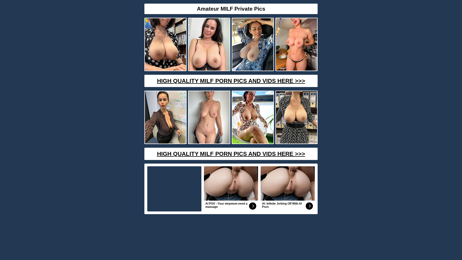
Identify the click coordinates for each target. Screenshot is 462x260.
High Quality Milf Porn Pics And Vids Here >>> (231, 81)
